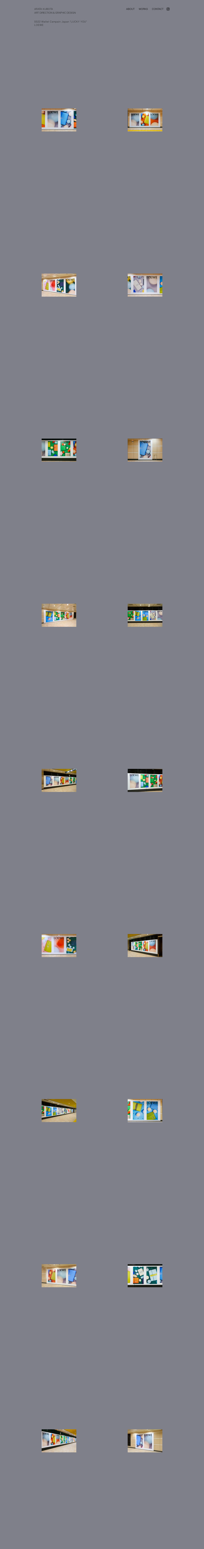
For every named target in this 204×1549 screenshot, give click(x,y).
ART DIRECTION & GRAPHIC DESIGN (55, 12)
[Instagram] (168, 9)
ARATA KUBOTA (43, 9)
